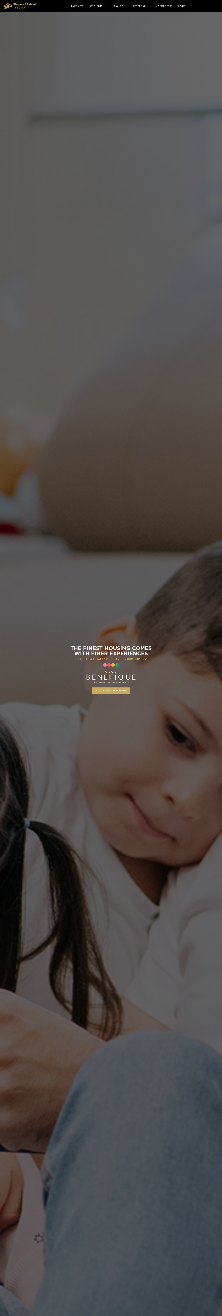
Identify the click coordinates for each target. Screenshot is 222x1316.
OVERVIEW (77, 6)
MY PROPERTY (164, 6)
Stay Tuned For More (110, 691)
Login (182, 6)
